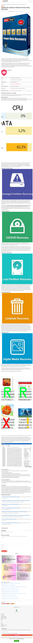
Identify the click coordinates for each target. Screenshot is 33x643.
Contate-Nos (2, 626)
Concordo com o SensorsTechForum (9, 633)
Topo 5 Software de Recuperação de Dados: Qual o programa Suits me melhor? (15, 515)
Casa (2, 4)
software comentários (6, 4)
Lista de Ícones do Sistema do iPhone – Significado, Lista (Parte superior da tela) (15, 586)
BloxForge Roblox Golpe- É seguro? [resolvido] (12, 591)
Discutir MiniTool (13, 90)
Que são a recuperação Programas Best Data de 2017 (14, 583)
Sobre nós (2, 624)
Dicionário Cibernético (4, 617)
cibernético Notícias (3, 616)
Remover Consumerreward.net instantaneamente (12, 598)
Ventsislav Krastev (5, 11)
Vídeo (1, 619)
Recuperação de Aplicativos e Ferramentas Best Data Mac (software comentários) (16, 500)
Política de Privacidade (21, 638)
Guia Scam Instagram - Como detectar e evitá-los (11, 588)
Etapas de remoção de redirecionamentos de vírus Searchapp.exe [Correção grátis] (15, 593)
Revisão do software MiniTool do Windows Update (10, 496)
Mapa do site (2, 615)
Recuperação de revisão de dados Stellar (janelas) (10, 504)
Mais (1, 622)
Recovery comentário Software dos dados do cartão (11, 522)
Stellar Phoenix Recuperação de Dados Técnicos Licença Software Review (14, 511)
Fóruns (2, 620)
